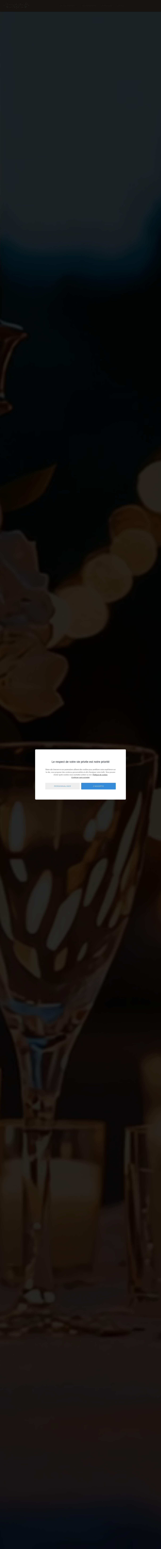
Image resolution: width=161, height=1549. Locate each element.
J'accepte (98, 786)
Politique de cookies (100, 775)
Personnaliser (62, 786)
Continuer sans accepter (80, 777)
